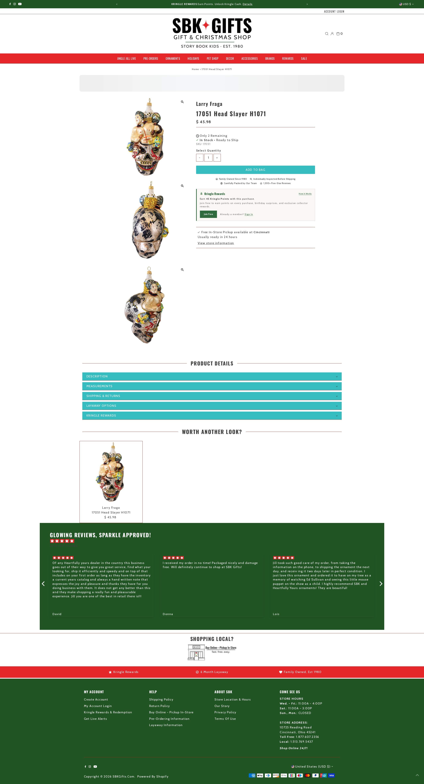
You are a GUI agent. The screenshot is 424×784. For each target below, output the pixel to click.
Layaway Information (166, 725)
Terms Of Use (225, 719)
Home (195, 69)
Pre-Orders (150, 58)
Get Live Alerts (95, 719)
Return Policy (159, 706)
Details (223, 4)
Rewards (287, 58)
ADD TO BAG (255, 170)
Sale (304, 58)
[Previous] (117, 4)
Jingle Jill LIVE (126, 58)
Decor (230, 58)
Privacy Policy (225, 712)
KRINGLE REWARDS (101, 415)
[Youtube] (19, 4)
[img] (214, 541)
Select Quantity (208, 150)
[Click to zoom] (182, 102)
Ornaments (173, 58)
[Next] (307, 4)
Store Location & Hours (232, 699)
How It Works (305, 193)
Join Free (208, 214)
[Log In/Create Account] (332, 33)
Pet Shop (213, 58)
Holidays (193, 58)
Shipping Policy (161, 699)
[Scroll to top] (417, 775)
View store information (216, 243)
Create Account (96, 699)
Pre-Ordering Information (169, 719)
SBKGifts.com (123, 776)
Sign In (249, 214)
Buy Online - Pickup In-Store (171, 712)
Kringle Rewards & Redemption (108, 712)
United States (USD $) (313, 766)
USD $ (407, 4)
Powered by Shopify (152, 776)
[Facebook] (10, 4)
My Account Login (98, 706)
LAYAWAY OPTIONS (101, 406)
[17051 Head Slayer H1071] (111, 472)
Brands (270, 58)
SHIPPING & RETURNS (103, 396)
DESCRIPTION (97, 376)
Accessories (249, 58)
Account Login (334, 11)
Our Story (222, 706)
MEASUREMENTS (99, 386)
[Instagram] (15, 4)
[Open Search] (326, 33)
